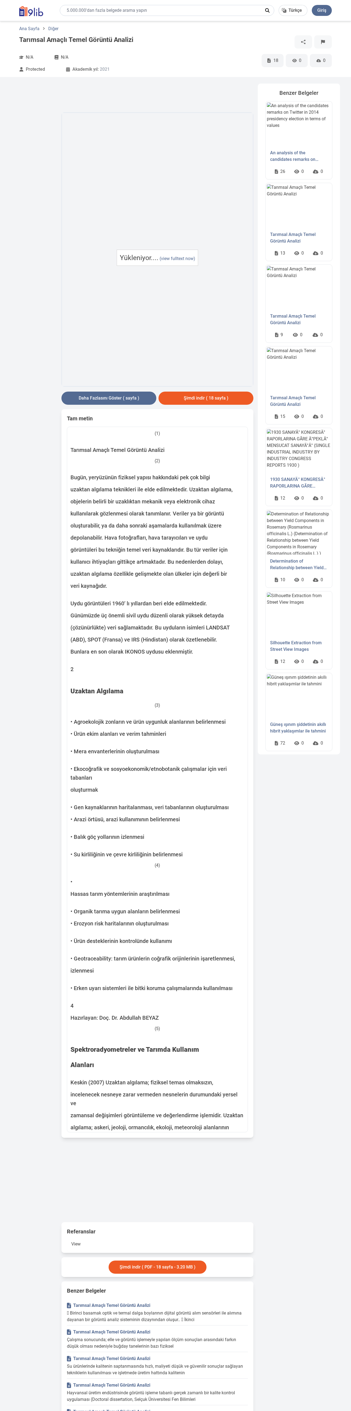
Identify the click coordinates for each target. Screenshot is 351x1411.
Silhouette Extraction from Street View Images (296, 646)
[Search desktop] (267, 10)
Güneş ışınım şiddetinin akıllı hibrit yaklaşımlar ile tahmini (298, 728)
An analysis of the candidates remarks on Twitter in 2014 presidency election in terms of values (296, 156)
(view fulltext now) (177, 258)
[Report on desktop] (323, 42)
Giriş (321, 10)
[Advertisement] (34, 166)
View (76, 1244)
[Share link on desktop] (303, 42)
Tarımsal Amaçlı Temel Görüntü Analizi (111, 1305)
